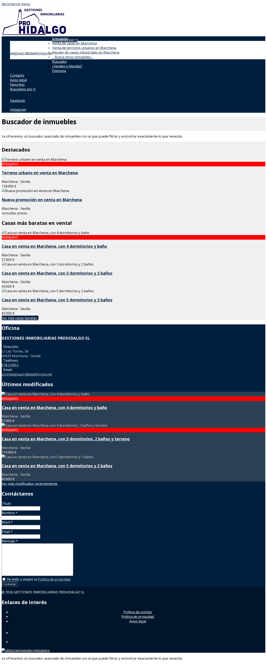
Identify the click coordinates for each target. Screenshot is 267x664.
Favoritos (17, 84)
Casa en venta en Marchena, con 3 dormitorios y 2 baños (57, 273)
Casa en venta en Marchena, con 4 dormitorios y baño (54, 246)
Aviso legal (18, 80)
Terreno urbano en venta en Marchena (40, 172)
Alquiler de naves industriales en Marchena (85, 52)
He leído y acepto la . (38, 579)
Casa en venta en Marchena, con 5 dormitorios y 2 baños (57, 299)
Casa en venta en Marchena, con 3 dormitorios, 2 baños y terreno (66, 438)
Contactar (9, 584)
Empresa (59, 70)
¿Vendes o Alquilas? (67, 66)
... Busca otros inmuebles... (72, 57)
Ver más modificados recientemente (30, 483)
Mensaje (10, 541)
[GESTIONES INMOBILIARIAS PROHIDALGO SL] (34, 35)
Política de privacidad (54, 579)
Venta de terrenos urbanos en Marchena (84, 48)
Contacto (17, 75)
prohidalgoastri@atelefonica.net (27, 53)
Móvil (7, 522)
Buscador (59, 61)
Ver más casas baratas (20, 318)
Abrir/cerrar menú (16, 4)
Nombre (10, 513)
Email (7, 531)
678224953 (10, 365)
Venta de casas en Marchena (74, 43)
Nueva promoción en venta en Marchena (42, 199)
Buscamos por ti (22, 89)
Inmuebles (61, 38)
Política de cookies (137, 612)
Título (6, 503)
